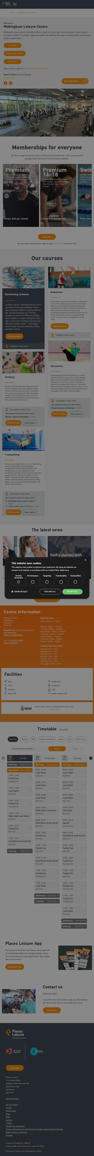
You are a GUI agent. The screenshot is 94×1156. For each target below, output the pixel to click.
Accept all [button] (72, 592)
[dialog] (47, 578)
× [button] (85, 560)
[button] (19, 591)
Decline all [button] (50, 592)
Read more (64, 570)
